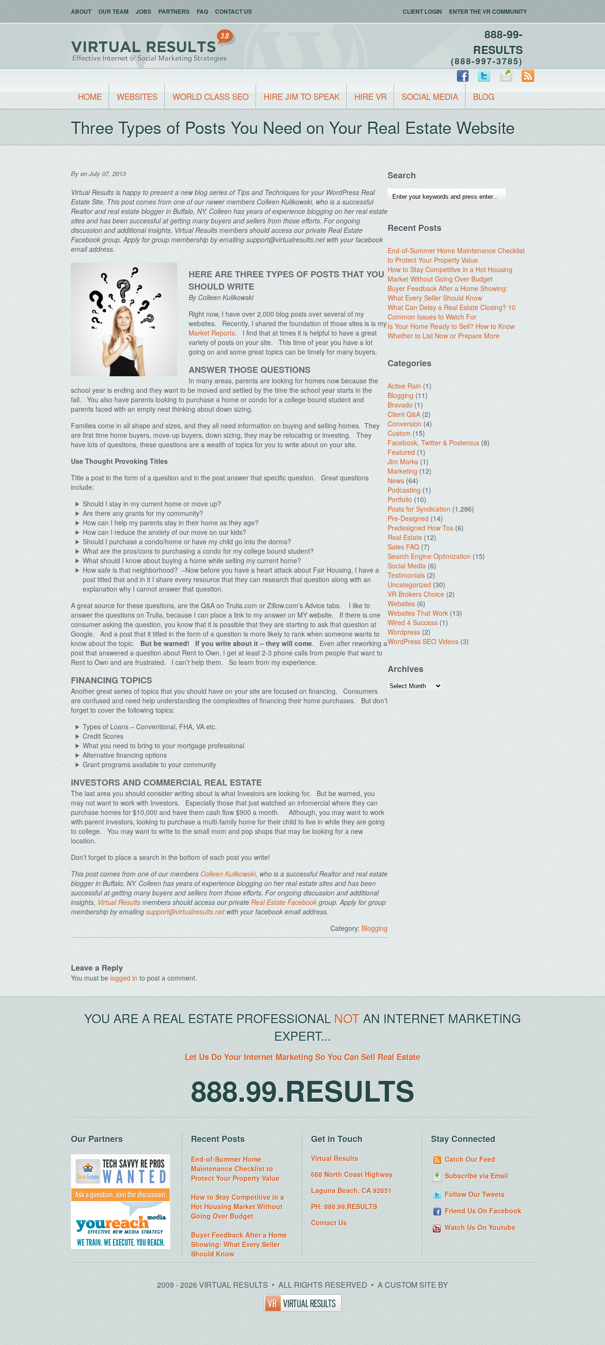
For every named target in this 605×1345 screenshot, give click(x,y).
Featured (401, 452)
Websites (137, 96)
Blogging (375, 928)
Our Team (113, 11)
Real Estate (405, 537)
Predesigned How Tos (420, 527)
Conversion (405, 423)
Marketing (402, 471)
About (81, 11)
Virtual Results (118, 902)
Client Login (422, 11)
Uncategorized (409, 584)
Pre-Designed (408, 518)
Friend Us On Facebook (482, 1210)
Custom (399, 433)
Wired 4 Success (413, 622)
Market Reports (212, 332)
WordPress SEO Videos (423, 641)
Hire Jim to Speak (301, 96)
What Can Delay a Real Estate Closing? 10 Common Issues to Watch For (452, 311)
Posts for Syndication (419, 508)
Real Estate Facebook (284, 902)
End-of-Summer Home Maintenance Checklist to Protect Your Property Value (456, 255)
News (396, 480)
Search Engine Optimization (429, 556)
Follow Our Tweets (474, 1194)
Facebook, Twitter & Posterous (433, 442)
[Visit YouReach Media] (120, 1246)
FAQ (202, 11)
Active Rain (404, 385)
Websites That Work (418, 613)
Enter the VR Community (488, 11)
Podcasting (404, 490)
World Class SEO (211, 96)
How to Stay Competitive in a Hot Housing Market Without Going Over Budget (450, 274)
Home (90, 96)
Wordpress (404, 632)
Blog (483, 96)
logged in (124, 977)
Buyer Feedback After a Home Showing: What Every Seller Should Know (448, 292)
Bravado (400, 404)
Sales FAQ (403, 546)
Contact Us (233, 11)
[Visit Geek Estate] (120, 1198)
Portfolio (400, 499)
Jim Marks (403, 461)
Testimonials (406, 575)
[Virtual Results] (303, 1308)
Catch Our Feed (469, 1159)
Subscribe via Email (475, 1175)
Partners (174, 11)
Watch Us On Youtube (479, 1227)
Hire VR (370, 96)
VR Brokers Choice (416, 594)
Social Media (430, 96)
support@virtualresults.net (185, 911)
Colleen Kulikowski (228, 873)
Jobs (143, 11)
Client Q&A (404, 414)
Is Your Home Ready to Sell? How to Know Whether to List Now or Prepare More (451, 330)
